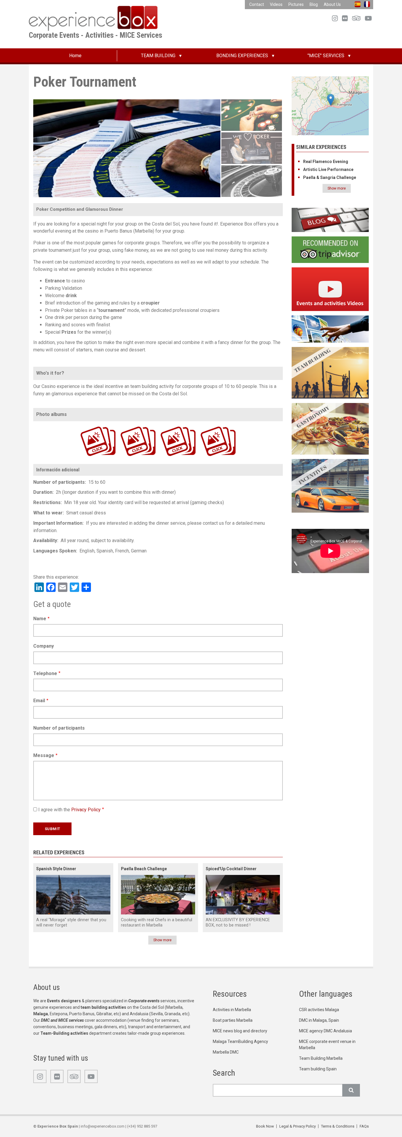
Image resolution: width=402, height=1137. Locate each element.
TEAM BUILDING (158, 55)
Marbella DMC (226, 1052)
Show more (162, 940)
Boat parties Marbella (233, 1020)
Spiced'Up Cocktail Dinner (231, 868)
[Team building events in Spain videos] (330, 289)
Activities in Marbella (232, 1009)
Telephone (45, 673)
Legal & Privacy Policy (297, 1126)
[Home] (93, 18)
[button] (330, 100)
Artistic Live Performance (328, 169)
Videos (276, 4)
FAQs (364, 1126)
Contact (256, 4)
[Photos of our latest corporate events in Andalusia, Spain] (330, 328)
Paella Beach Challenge (144, 868)
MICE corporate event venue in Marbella (327, 1044)
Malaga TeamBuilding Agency (240, 1041)
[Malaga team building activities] (330, 372)
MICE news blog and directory (240, 1031)
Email (39, 700)
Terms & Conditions (337, 1126)
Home (75, 55)
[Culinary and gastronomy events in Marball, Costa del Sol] (330, 428)
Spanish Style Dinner (56, 868)
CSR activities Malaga (319, 1009)
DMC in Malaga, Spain (319, 1020)
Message (43, 755)
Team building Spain (318, 1069)
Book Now (265, 1126)
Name (39, 618)
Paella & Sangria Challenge (329, 177)
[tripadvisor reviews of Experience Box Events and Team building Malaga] (330, 249)
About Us (332, 4)
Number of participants (59, 728)
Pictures (296, 4)
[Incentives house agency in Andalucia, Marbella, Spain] (330, 485)
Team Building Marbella (321, 1058)
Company (43, 646)
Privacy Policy (86, 809)
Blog (314, 4)
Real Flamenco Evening (325, 161)
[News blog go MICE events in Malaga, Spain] (330, 220)
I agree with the (69, 809)
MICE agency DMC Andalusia (325, 1031)
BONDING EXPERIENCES (242, 55)
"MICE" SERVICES (326, 55)
